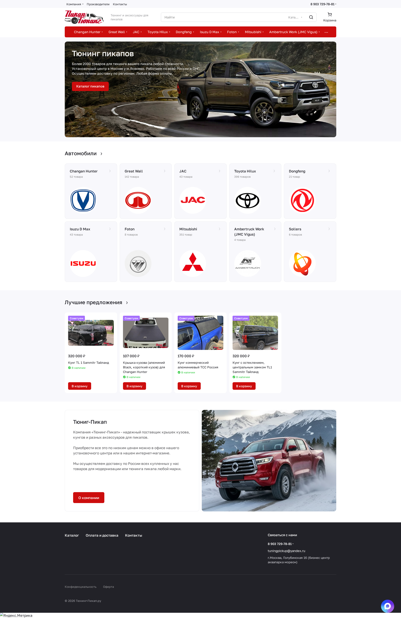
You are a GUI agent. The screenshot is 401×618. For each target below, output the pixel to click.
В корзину (80, 386)
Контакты (133, 535)
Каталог (72, 535)
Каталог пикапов (90, 86)
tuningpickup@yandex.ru (286, 551)
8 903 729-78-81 (322, 4)
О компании (88, 497)
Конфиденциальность (80, 586)
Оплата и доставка (102, 535)
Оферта (108, 586)
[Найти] (311, 17)
